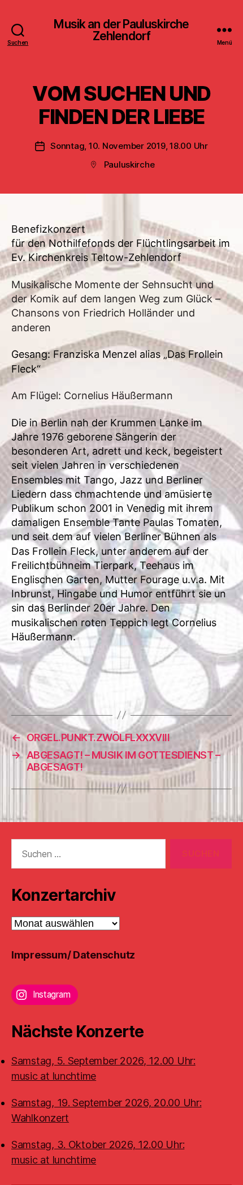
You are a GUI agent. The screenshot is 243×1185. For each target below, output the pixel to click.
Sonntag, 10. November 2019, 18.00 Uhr (129, 145)
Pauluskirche (129, 164)
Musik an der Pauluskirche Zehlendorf (121, 30)
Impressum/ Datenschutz (73, 955)
